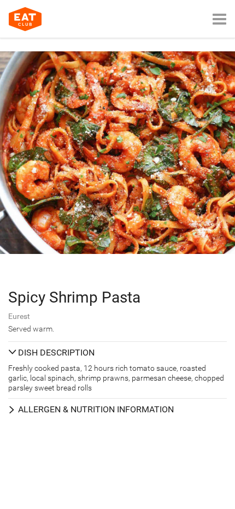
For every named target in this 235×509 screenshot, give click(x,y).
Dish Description (56, 352)
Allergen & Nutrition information (96, 409)
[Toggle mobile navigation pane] (219, 19)
